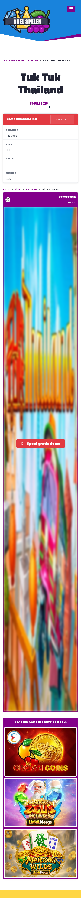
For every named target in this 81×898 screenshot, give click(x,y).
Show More (60, 119)
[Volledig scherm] (7, 199)
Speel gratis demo (43, 443)
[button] (40, 459)
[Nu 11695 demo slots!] (26, 19)
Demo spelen (40, 751)
